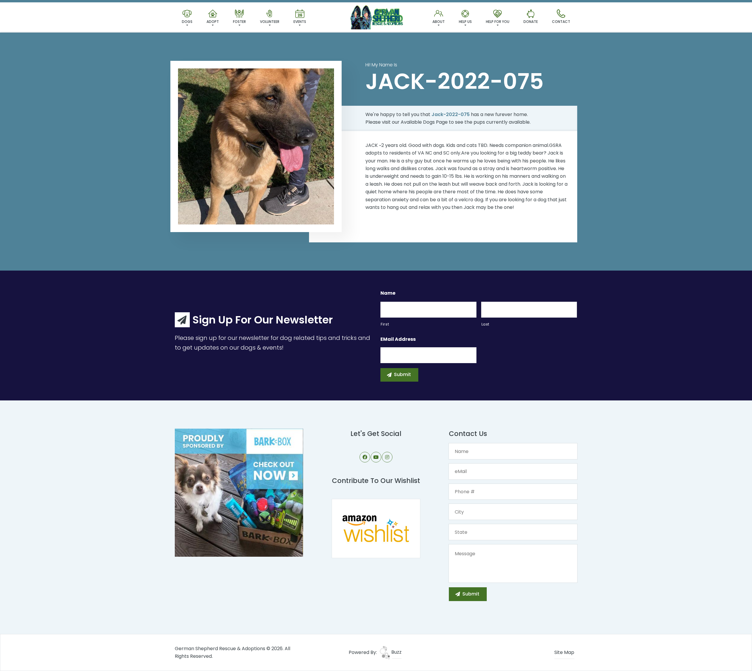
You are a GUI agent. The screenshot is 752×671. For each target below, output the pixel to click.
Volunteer (269, 21)
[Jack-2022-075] (256, 146)
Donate (530, 21)
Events (299, 21)
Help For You (497, 21)
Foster (239, 21)
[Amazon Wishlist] (376, 528)
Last (485, 324)
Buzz (396, 652)
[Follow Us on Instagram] (387, 457)
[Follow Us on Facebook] (365, 457)
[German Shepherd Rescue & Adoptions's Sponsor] (239, 492)
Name (387, 293)
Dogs (187, 21)
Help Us (465, 21)
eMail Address (398, 339)
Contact (561, 21)
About (438, 21)
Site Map (564, 652)
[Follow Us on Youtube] (376, 457)
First (385, 324)
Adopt (213, 21)
